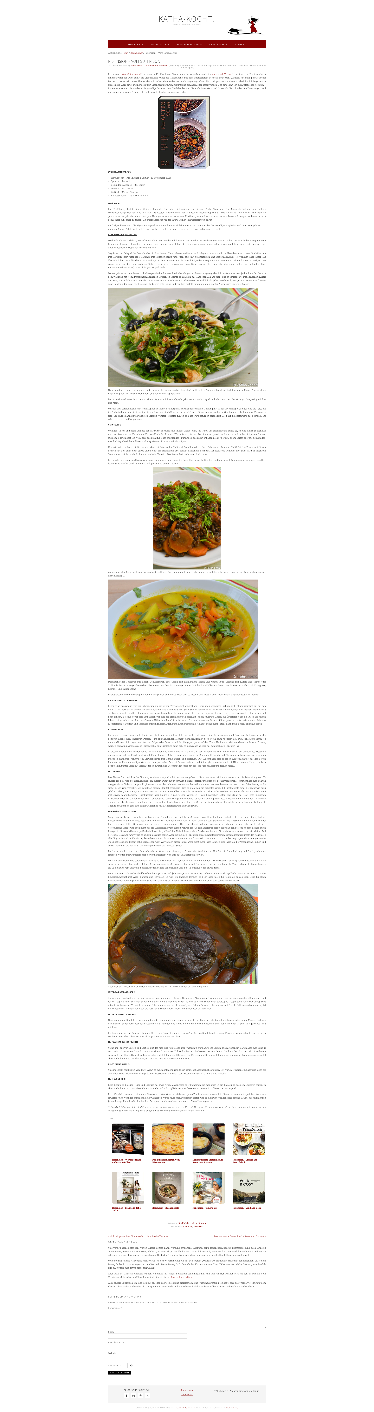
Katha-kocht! (187, 19)
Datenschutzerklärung (182, 1277)
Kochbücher (185, 1223)
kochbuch (187, 1226)
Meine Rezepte (199, 1223)
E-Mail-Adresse (116, 1342)
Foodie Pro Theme (185, 1407)
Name (111, 1331)
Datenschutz (187, 1394)
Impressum (187, 1390)
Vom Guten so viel (131, 74)
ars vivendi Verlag (221, 74)
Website (112, 1353)
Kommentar (115, 1308)
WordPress (232, 1407)
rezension (198, 1226)
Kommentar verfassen (157, 65)
